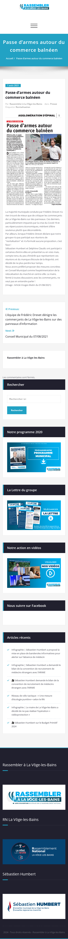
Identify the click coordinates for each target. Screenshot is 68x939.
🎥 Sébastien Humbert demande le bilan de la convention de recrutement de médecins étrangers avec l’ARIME (35, 684)
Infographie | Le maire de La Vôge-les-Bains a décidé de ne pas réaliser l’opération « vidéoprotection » (35, 711)
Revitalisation (23, 107)
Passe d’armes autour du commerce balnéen (39, 58)
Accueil (9, 58)
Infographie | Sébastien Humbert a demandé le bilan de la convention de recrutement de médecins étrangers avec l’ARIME (36, 668)
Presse (53, 103)
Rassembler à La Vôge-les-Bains (26, 103)
